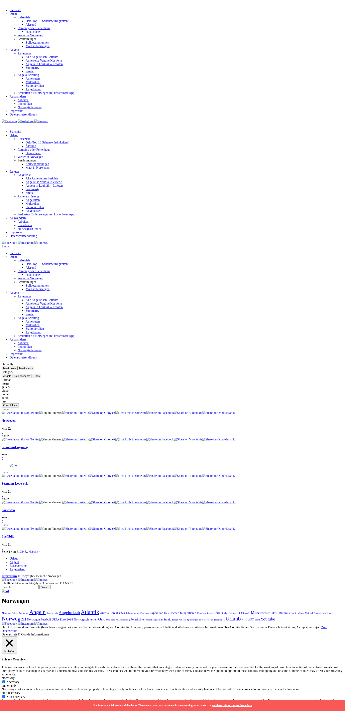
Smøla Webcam (179, 620)
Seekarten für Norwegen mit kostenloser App (46, 93)
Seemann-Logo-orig (15, 447)
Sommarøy (32, 67)
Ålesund (31, 24)
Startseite (15, 10)
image (210, 613)
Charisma (144, 613)
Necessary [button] (8, 678)
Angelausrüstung (28, 75)
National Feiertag (313, 613)
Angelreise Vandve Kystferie (44, 60)
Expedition (156, 612)
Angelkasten (33, 89)
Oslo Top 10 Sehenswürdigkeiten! (47, 21)
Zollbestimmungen (37, 42)
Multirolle (285, 612)
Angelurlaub (17, 569)
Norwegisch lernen (30, 107)
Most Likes (9, 368)
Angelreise (24, 53)
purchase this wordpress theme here (232, 705)
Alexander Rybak (10, 613)
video (244, 620)
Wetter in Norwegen (30, 35)
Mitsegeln (245, 613)
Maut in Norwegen (38, 46)
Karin (217, 612)
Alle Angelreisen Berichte (42, 57)
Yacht (257, 620)
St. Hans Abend (206, 620)
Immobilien (25, 103)
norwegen (8, 510)
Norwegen (9, 420)
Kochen (225, 613)
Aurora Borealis (110, 612)
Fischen (174, 612)
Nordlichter (327, 613)
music (294, 613)
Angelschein (52, 613)
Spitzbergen (192, 620)
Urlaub (14, 13)
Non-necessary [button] (11, 692)
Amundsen (24, 613)
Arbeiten (23, 100)
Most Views (26, 368)
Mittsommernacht (264, 612)
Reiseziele (24, 17)
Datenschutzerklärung (23, 114)
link (238, 613)
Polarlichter (138, 619)
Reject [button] (316, 627)
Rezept (149, 620)
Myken (301, 613)
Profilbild (8, 536)
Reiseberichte (22, 375)
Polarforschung (123, 620)
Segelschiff (158, 620)
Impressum (16, 111)
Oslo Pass (110, 620)
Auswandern (18, 96)
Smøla (30, 71)
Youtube (268, 619)
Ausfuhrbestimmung (130, 613)
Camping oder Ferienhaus (34, 28)
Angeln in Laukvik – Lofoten (44, 64)
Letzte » (35, 551)
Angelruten (33, 78)
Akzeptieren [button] (304, 627)
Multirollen (33, 82)
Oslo (101, 619)
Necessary (12, 682)
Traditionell (219, 620)
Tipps (36, 375)
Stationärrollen (35, 85)
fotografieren (188, 612)
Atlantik (90, 612)
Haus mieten (33, 31)
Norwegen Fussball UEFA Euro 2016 (50, 619)
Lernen (232, 613)
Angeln (14, 49)
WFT (251, 619)
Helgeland (201, 613)
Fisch (166, 613)
